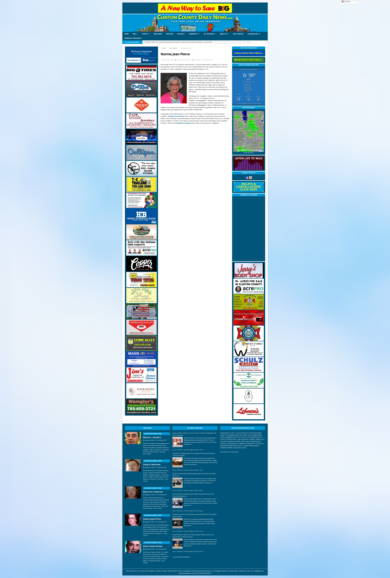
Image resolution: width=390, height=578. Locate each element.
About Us (223, 34)
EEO (248, 571)
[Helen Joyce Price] (133, 525)
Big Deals (181, 34)
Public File (242, 571)
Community (193, 34)
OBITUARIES (147, 428)
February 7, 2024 (168, 60)
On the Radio (209, 34)
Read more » (188, 444)
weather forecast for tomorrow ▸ (249, 103)
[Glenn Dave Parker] (133, 552)
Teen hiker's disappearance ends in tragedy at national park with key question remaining (193, 454)
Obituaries (158, 34)
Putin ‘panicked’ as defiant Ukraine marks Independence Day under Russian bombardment (193, 495)
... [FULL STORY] (157, 508)
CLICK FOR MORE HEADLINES (181, 557)
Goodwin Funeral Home (183, 60)
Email (180, 571)
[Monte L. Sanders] (133, 443)
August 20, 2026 (149, 549)
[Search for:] (255, 42)
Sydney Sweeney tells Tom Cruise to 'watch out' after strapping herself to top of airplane (194, 434)
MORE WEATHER (249, 153)
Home (126, 34)
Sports (145, 34)
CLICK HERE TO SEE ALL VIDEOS (229, 452)
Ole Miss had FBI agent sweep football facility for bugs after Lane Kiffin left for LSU (194, 475)
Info (134, 34)
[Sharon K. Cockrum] (133, 497)
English (347, 1)
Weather (169, 34)
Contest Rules (233, 571)
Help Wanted (238, 34)
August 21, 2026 (149, 495)
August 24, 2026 (149, 440)
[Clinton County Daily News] (195, 23)
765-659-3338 (172, 571)
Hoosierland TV (254, 34)
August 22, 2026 (149, 467)
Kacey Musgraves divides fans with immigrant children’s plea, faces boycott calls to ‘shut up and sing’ (193, 536)
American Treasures (133, 38)
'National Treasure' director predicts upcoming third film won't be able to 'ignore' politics (194, 515)
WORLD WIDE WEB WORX (202, 573)
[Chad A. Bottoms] (133, 470)
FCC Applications (257, 571)
